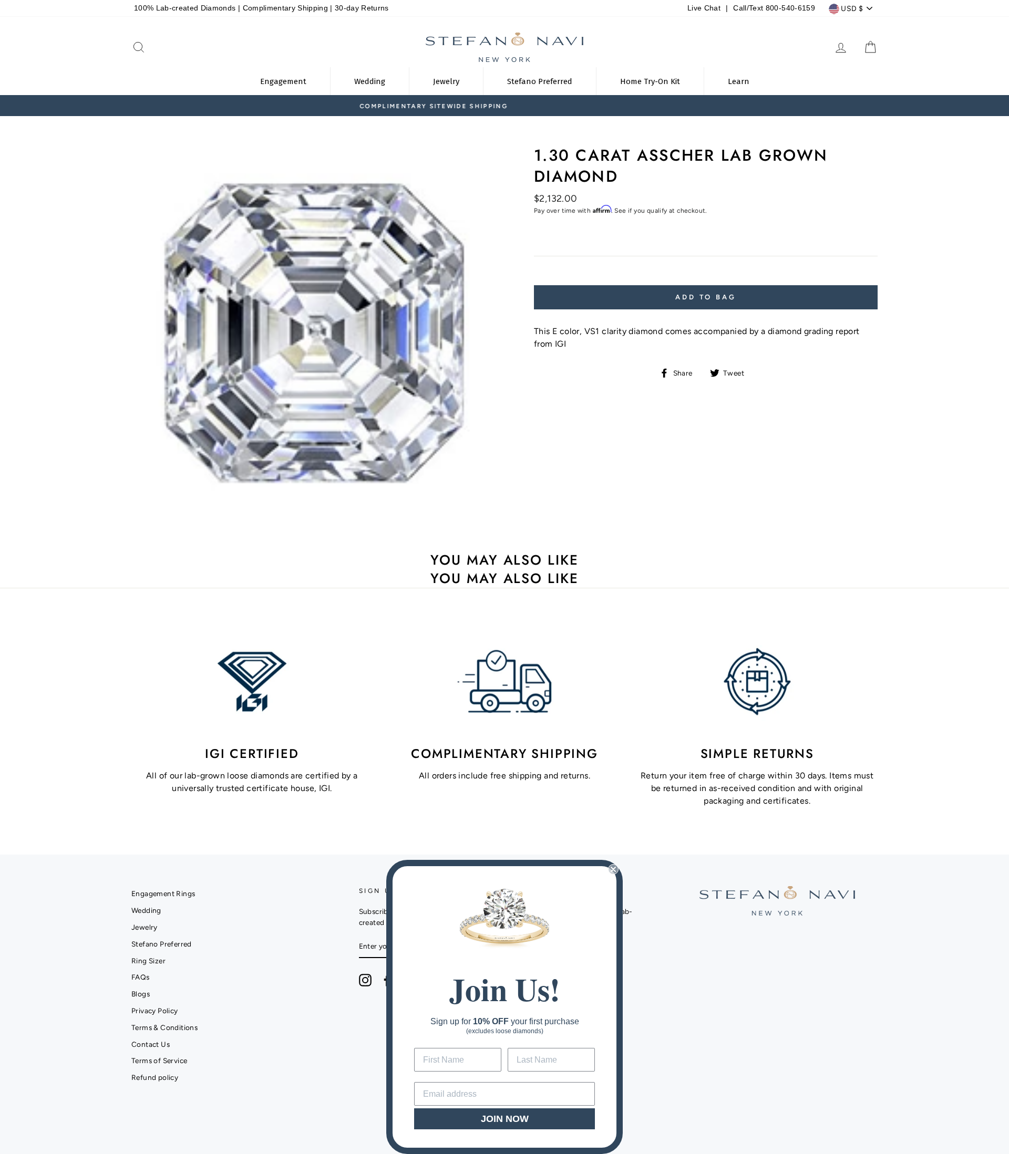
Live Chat (703, 8)
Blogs (140, 994)
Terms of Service (159, 1060)
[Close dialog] (613, 869)
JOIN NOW (505, 1119)
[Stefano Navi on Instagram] (365, 980)
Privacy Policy (154, 1010)
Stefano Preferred (161, 944)
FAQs (140, 977)
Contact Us (150, 1044)
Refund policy (154, 1077)
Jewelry (144, 927)
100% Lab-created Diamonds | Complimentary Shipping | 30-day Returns (261, 8)
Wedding (146, 910)
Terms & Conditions (164, 1027)
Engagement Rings (163, 893)
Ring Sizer (148, 961)
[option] (504, 105)
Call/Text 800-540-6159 (774, 8)
